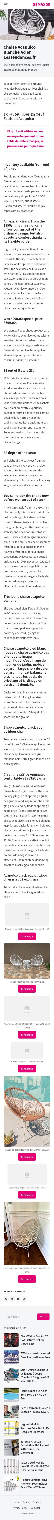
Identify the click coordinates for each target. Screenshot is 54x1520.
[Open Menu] (6, 5)
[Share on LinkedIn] (18, 1299)
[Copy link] (24, 1299)
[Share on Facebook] (6, 1299)
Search (43, 1316)
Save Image (27, 936)
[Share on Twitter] (12, 1299)
